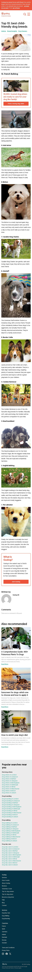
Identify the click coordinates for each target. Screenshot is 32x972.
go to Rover (16, 8)
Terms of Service (14, 968)
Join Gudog (16, 582)
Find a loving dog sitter (16, 103)
